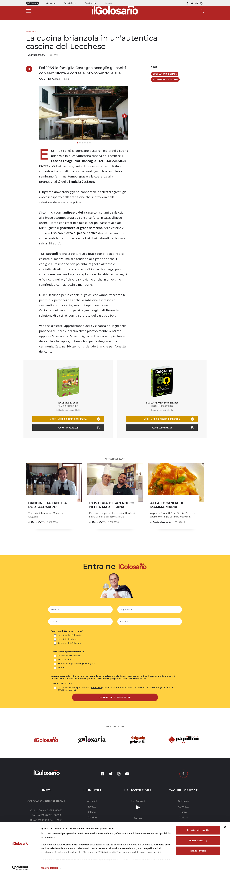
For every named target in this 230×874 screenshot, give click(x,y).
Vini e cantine (64, 659)
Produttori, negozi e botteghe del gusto (76, 663)
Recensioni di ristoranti (69, 655)
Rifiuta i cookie (198, 850)
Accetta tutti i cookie (198, 830)
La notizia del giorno (67, 639)
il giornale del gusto (165, 79)
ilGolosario (32, 3)
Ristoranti (32, 31)
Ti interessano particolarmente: (67, 651)
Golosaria (51, 3)
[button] (124, 115)
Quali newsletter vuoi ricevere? (67, 631)
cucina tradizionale (165, 74)
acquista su (68, 419)
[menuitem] (92, 801)
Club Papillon (91, 3)
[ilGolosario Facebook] (187, 3)
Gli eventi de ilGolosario (69, 643)
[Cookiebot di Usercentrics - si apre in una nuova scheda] (20, 868)
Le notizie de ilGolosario (69, 635)
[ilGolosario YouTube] (196, 3)
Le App (108, 3)
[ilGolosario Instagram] (201, 3)
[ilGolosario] (115, 9)
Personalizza (196, 840)
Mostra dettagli (49, 868)
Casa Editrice (70, 3)
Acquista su (68, 427)
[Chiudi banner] (225, 827)
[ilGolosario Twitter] (192, 3)
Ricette (61, 667)
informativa (96, 687)
